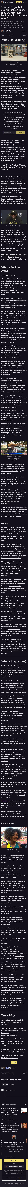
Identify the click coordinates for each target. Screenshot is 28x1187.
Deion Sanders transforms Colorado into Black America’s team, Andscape (13, 256)
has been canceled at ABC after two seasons (13, 941)
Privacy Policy (19, 1173)
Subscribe (19, 2)
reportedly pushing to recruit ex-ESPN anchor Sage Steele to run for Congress (14, 814)
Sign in (24, 2)
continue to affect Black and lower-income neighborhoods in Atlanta (13, 353)
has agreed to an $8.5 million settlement (11, 501)
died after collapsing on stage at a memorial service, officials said (13, 743)
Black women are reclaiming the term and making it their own (13, 631)
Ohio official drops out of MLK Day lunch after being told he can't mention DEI (10, 1125)
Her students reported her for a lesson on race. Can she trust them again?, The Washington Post (13, 105)
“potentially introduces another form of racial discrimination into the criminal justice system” (13, 555)
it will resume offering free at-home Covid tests (13, 1030)
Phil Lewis (7, 30)
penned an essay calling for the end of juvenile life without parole (13, 651)
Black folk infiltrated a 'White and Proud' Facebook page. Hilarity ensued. (10, 1110)
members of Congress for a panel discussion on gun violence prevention (12, 979)
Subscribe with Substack (15, 1166)
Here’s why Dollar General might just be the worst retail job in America (12, 605)
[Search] (25, 1104)
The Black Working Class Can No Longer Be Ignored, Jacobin (13, 167)
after (22, 466)
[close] (23, 1135)
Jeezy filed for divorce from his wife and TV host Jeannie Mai (13, 969)
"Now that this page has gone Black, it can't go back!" (9, 1115)
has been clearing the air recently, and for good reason (13, 932)
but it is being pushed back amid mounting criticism (12, 1005)
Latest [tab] (7, 1104)
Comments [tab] (5, 1084)
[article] (14, 1114)
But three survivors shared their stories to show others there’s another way (13, 690)
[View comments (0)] (8, 35)
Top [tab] (3, 1104)
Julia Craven (5, 801)
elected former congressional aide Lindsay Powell (11, 435)
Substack (6, 1183)
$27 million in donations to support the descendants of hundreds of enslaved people (13, 335)
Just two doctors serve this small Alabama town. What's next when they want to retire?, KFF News (13, 200)
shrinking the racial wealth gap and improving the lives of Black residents (13, 758)
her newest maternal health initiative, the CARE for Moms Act (13, 805)
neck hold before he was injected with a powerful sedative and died (13, 320)
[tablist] (8, 1084)
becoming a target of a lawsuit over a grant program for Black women (13, 733)
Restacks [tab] (11, 1084)
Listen (24, 31)
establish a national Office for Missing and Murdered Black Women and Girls (13, 703)
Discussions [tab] (13, 1104)
